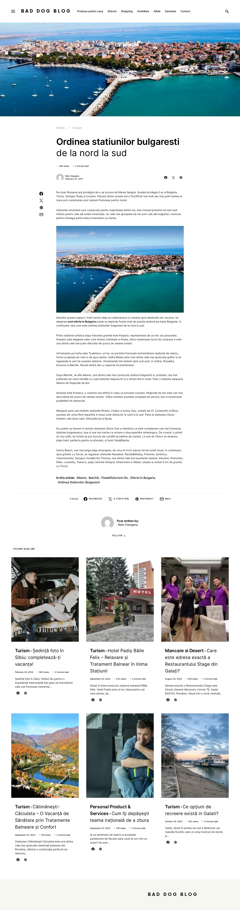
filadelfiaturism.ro (114, 478)
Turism (77, 128)
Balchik (94, 478)
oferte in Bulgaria (142, 478)
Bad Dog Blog (46, 11)
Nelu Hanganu (72, 176)
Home (60, 128)
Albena (81, 478)
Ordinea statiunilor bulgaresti (79, 482)
